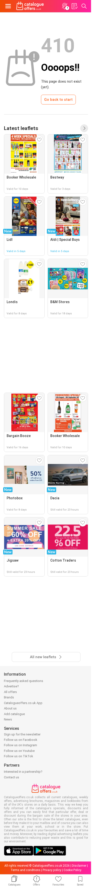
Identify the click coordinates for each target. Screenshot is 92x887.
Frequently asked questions (23, 681)
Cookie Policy (72, 870)
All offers (10, 692)
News (8, 719)
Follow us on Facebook (20, 740)
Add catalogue (14, 714)
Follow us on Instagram (20, 745)
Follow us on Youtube (19, 751)
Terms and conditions (25, 870)
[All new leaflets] (84, 128)
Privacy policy (52, 870)
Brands (9, 697)
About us (10, 708)
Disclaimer (79, 865)
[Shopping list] (74, 6)
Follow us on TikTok (18, 756)
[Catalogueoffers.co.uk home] (30, 6)
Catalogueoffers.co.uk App (23, 703)
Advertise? (11, 686)
